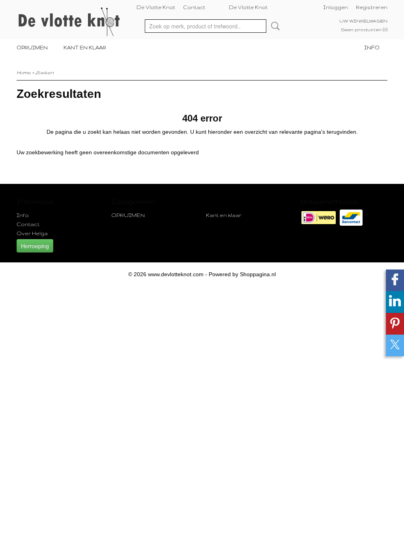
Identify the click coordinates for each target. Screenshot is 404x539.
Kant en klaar (85, 47)
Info (372, 47)
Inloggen (335, 7)
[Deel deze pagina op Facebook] (395, 280)
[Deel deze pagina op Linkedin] (395, 302)
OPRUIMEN (32, 47)
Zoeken (274, 26)
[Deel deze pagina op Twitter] (395, 345)
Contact (194, 7)
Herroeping (35, 246)
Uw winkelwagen (363, 21)
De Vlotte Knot (156, 7)
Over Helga (32, 233)
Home (24, 72)
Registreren (371, 7)
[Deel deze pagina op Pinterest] (395, 324)
